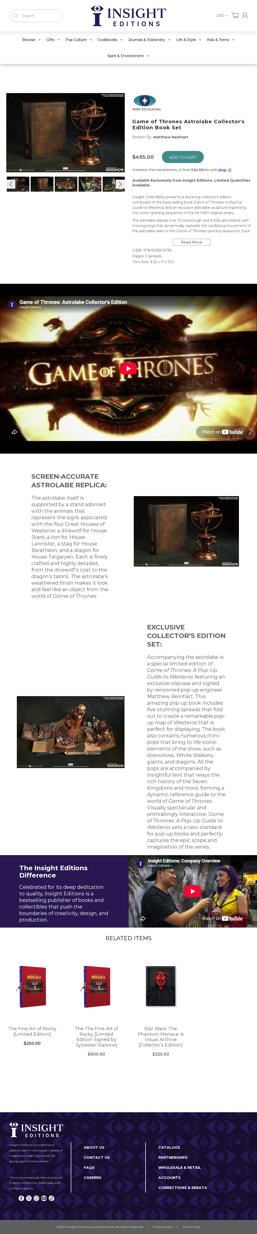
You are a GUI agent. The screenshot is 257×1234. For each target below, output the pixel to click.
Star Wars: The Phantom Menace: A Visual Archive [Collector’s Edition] (161, 1037)
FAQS (89, 1167)
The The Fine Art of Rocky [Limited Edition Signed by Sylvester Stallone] (96, 1037)
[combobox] (36, 16)
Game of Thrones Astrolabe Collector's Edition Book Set (188, 124)
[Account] (245, 15)
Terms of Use (191, 1227)
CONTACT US (97, 1157)
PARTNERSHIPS (172, 1157)
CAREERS (92, 1177)
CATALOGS (169, 1147)
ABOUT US (94, 1147)
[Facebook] (21, 1198)
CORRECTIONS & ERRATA (182, 1187)
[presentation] (10, 184)
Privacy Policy (163, 1227)
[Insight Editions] (128, 16)
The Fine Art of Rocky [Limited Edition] (32, 1031)
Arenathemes (104, 1227)
